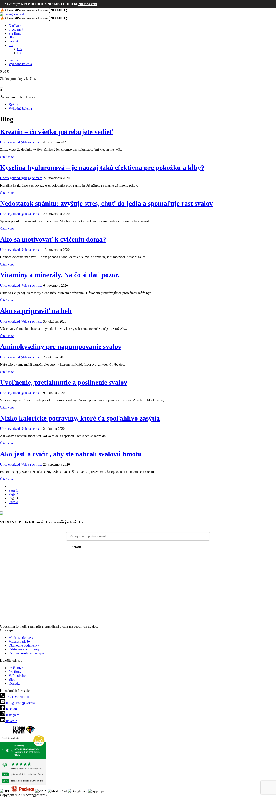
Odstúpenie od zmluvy (24, 649)
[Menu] (1, 87)
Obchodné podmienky (24, 645)
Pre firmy (15, 33)
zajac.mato (35, 142)
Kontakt (14, 41)
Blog (12, 37)
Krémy (13, 60)
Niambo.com (87, 4)
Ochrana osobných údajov (26, 653)
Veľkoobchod (18, 675)
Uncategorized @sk (13, 142)
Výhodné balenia (20, 64)
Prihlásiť (75, 547)
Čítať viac (7, 157)
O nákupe (15, 25)
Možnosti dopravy (21, 637)
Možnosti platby (20, 641)
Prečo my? (16, 29)
